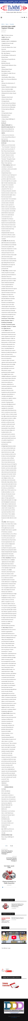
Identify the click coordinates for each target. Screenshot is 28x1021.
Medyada (15, 2)
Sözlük (16, 1)
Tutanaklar (12, 24)
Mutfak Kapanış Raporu (17, 918)
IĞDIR (2, 24)
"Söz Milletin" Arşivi (5, 948)
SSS (19, 2)
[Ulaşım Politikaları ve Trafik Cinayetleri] (9, 875)
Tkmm (7, 24)
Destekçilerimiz (23, 1)
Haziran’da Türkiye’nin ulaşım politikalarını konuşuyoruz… (17, 905)
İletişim (23, 2)
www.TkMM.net (14, 1017)
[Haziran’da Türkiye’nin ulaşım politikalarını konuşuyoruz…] (5, 906)
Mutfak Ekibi (3, 1)
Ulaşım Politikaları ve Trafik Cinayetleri (9, 882)
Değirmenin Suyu (7, 2)
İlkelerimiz (11, 1)
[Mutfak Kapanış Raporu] (5, 920)
